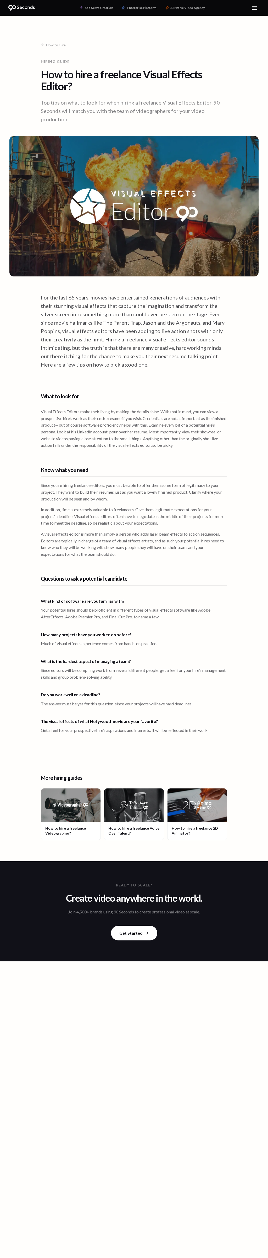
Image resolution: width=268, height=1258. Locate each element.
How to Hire (56, 45)
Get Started (131, 932)
